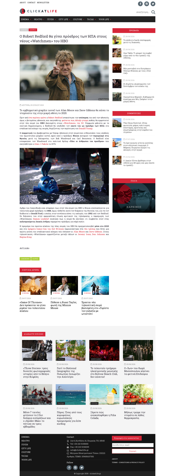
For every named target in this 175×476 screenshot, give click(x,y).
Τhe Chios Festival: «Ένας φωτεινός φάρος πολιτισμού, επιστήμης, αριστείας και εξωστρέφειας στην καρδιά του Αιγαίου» (137, 127)
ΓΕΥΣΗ (50, 19)
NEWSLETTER (43, 2)
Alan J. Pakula (41, 144)
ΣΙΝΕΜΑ (25, 19)
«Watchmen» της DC (73, 123)
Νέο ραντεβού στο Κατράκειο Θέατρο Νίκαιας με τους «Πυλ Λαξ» (137, 70)
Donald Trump (85, 128)
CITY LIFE (63, 19)
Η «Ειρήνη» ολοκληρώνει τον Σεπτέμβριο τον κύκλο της (136, 85)
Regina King (26, 237)
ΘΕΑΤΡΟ (38, 19)
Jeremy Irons (84, 234)
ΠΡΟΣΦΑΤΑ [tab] (134, 30)
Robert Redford (55, 117)
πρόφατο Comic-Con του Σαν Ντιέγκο (46, 229)
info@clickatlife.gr (79, 450)
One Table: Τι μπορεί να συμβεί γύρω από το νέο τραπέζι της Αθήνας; (137, 55)
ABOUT (23, 2)
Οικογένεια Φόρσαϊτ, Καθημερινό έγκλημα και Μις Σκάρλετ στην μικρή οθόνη (138, 99)
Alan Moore (79, 231)
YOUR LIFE (104, 19)
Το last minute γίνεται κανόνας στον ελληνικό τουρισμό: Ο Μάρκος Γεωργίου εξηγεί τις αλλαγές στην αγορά (138, 146)
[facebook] (140, 3)
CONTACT (31, 2)
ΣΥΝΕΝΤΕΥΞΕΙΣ (134, 113)
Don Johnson (98, 234)
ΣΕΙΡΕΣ (35, 259)
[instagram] (146, 3)
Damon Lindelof (41, 219)
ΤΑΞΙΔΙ (90, 19)
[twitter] (153, 3)
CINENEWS (25, 259)
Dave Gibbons (95, 231)
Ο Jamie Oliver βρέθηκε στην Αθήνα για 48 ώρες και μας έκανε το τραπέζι (138, 162)
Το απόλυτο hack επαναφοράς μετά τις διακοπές (137, 41)
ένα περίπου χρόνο (37, 117)
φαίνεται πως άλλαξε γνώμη (75, 120)
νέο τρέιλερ (89, 229)
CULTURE (77, 19)
